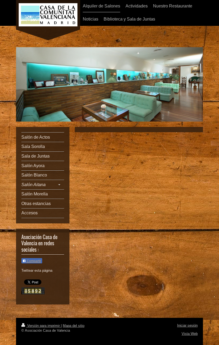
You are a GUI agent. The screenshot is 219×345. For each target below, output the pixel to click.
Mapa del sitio (73, 326)
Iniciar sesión (187, 325)
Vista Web (190, 334)
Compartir (33, 261)
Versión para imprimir (43, 326)
